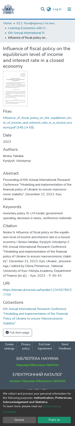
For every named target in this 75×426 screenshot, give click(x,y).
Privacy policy (25, 346)
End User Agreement (45, 346)
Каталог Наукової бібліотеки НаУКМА (37, 381)
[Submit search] (42, 9)
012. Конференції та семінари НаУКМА (37, 23)
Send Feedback (65, 346)
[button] (48, 9)
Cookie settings (9, 346)
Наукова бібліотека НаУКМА (37, 365)
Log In (57, 9)
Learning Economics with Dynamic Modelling (28, 28)
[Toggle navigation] (69, 9)
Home (7, 23)
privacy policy (51, 406)
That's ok (54, 420)
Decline (19, 420)
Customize (9, 412)
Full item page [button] (19, 332)
